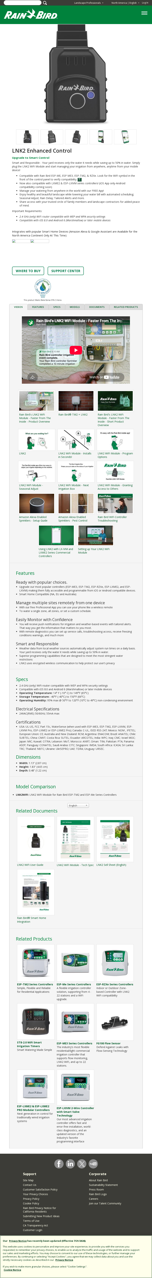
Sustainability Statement (103, 1185)
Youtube (93, 1164)
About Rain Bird (98, 1180)
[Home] (34, 14)
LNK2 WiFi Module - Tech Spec (75, 865)
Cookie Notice (12, 1270)
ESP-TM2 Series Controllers (35, 984)
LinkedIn (70, 1163)
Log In (145, 2)
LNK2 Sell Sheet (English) (111, 865)
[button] (76, 75)
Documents (97, 307)
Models (75, 307)
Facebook (59, 1164)
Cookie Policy (31, 1203)
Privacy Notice (18, 1240)
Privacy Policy (31, 1198)
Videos (18, 307)
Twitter (82, 1164)
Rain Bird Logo (98, 1194)
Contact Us (29, 1185)
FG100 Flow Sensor (108, 1043)
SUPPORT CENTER (65, 271)
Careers (93, 1198)
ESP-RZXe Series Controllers (114, 984)
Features (38, 307)
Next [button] (128, 137)
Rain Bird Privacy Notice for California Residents (39, 1209)
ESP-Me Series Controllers (74, 984)
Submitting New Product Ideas (41, 1216)
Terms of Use (31, 1220)
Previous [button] (24, 137)
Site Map (28, 1180)
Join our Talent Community (105, 1203)
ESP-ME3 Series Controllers (74, 1043)
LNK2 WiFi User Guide (30, 865)
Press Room (96, 1189)
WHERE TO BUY (28, 271)
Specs (56, 307)
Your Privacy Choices (35, 1194)
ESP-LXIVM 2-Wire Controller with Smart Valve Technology (75, 1111)
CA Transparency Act (35, 1225)
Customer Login (32, 1230)
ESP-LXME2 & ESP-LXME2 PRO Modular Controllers (33, 1108)
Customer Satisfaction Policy (40, 1189)
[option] (52, 137)
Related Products (126, 307)
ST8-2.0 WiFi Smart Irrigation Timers (29, 1044)
